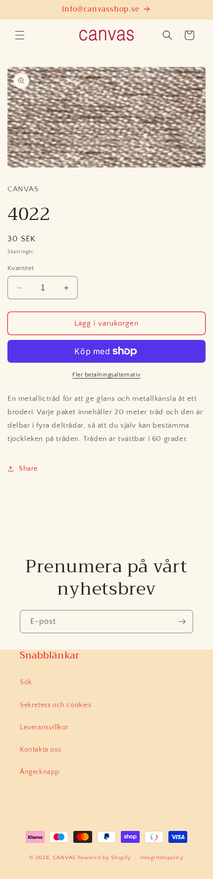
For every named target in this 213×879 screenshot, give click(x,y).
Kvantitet (20, 268)
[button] (20, 35)
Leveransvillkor (44, 727)
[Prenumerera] (182, 621)
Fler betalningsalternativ (106, 375)
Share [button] (28, 469)
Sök (26, 682)
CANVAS (64, 858)
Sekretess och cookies (56, 705)
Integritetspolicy (162, 858)
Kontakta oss (40, 750)
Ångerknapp (39, 772)
